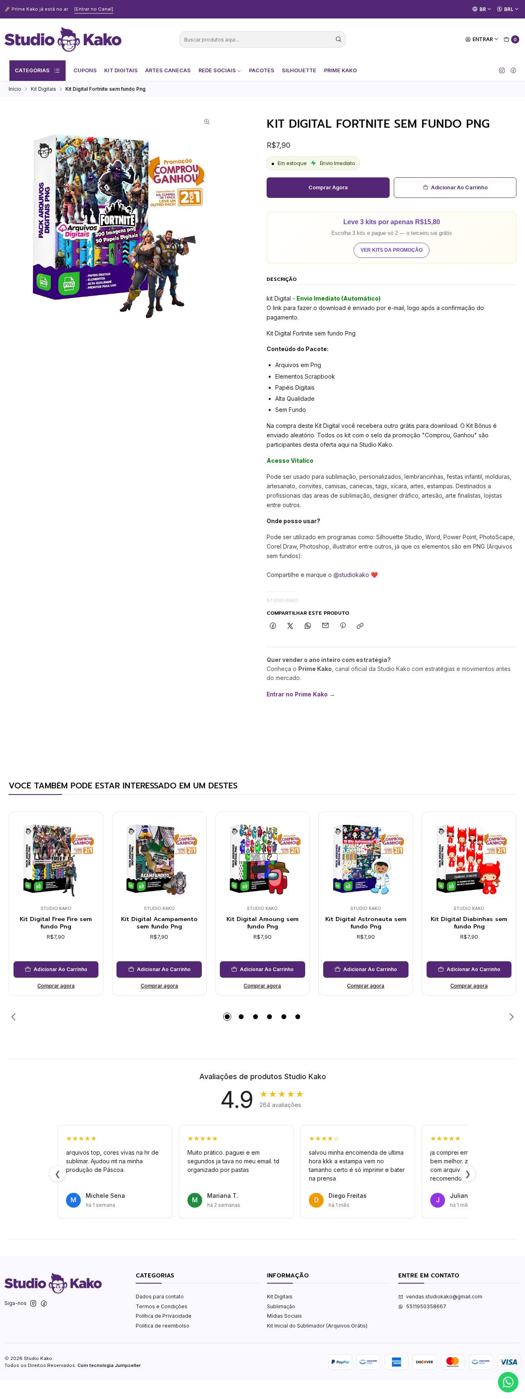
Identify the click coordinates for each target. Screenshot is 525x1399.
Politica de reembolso (162, 1326)
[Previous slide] (15, 1017)
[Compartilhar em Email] (325, 626)
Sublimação (281, 1306)
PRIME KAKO (340, 70)
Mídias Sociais (284, 1316)
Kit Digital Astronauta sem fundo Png (365, 923)
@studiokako (351, 574)
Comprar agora (328, 187)
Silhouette (299, 70)
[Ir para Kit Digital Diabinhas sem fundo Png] (469, 858)
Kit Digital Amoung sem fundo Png (262, 923)
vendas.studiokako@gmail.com (444, 1296)
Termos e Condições (161, 1306)
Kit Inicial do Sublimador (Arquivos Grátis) (317, 1326)
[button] (227, 1017)
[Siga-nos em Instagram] (502, 70)
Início (15, 89)
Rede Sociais (217, 70)
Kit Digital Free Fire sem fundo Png (56, 923)
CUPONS (85, 70)
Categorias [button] (32, 70)
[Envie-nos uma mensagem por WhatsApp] (508, 1382)
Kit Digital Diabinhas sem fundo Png (469, 923)
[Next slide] (510, 1017)
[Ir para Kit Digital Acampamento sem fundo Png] (159, 858)
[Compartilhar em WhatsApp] (308, 626)
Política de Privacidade (164, 1316)
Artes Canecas (168, 70)
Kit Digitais (121, 70)
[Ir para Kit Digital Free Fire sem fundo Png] (56, 858)
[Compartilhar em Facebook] (273, 626)
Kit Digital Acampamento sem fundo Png (159, 923)
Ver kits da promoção (391, 250)
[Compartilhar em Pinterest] (343, 626)
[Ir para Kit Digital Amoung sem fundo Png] (262, 858)
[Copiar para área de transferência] (360, 626)
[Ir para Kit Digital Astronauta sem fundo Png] (366, 858)
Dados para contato (160, 1296)
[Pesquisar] (339, 39)
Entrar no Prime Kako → (301, 694)
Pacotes (261, 70)
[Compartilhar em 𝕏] (290, 626)
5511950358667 (426, 1306)
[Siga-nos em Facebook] (513, 70)
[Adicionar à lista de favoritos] (89, 847)
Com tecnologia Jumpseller (109, 1365)
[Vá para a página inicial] (63, 39)
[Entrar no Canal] (93, 9)
